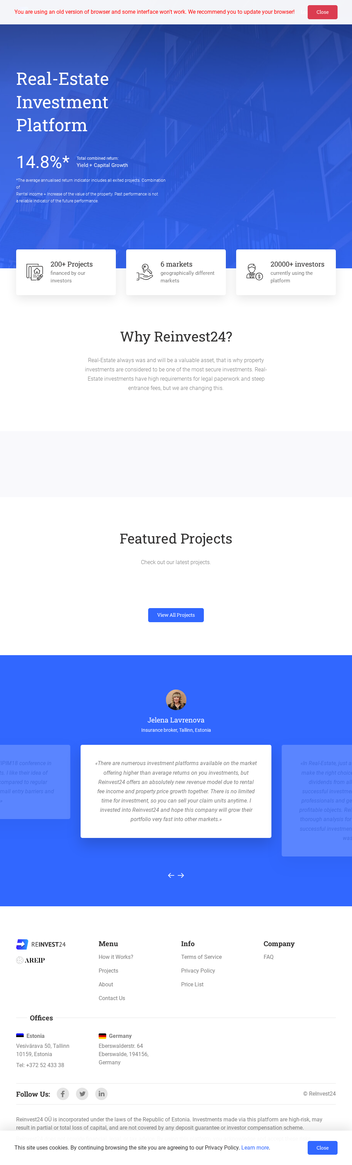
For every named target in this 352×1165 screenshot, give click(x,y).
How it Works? (116, 957)
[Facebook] (63, 1094)
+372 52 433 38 (45, 1065)
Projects (108, 970)
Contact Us (112, 998)
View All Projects (176, 615)
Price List (192, 984)
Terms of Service (201, 957)
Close (323, 12)
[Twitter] (82, 1094)
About (106, 984)
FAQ (269, 957)
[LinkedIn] (101, 1094)
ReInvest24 (41, 944)
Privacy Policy (198, 970)
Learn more (255, 1147)
